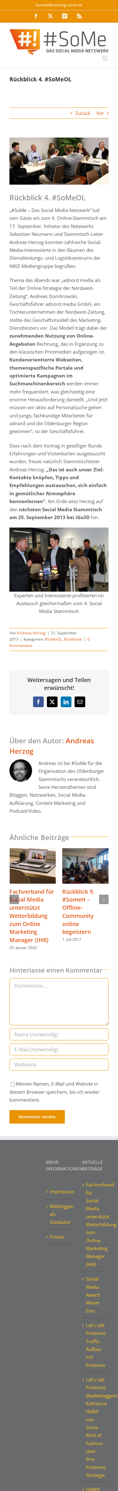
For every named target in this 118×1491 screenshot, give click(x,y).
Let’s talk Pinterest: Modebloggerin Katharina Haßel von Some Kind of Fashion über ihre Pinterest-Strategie (95, 1427)
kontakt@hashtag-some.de (59, 5)
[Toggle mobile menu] (105, 58)
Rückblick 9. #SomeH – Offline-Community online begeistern (78, 912)
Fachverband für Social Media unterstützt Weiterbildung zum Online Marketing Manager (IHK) (31, 916)
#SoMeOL (53, 639)
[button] (14, 899)
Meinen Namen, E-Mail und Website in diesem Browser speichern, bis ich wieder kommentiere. (54, 1092)
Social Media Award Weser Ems (93, 1295)
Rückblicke (73, 639)
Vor (100, 113)
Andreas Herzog (31, 633)
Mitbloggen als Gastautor (59, 1214)
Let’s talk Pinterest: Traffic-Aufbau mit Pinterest (95, 1345)
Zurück (82, 113)
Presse (57, 1236)
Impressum (59, 1191)
